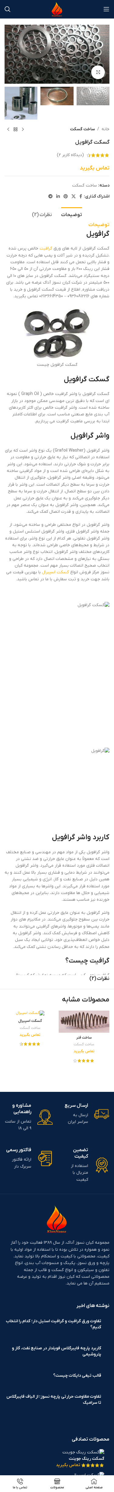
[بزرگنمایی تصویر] (98, 72)
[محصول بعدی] (8, 129)
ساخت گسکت (82, 129)
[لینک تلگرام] (50, 196)
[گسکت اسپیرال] (30, 1013)
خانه (105, 129)
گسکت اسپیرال (55, 572)
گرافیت (46, 248)
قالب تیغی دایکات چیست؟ (77, 1375)
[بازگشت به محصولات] (15, 129)
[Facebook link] (81, 196)
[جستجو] (8, 9)
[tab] (71, 214)
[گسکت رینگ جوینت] (83, 1452)
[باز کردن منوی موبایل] (106, 9)
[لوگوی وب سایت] (57, 9)
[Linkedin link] (58, 196)
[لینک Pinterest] (66, 196)
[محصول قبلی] (22, 129)
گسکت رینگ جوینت (86, 1459)
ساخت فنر (84, 1037)
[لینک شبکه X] (74, 196)
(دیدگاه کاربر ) (70, 155)
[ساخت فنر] (84, 1022)
